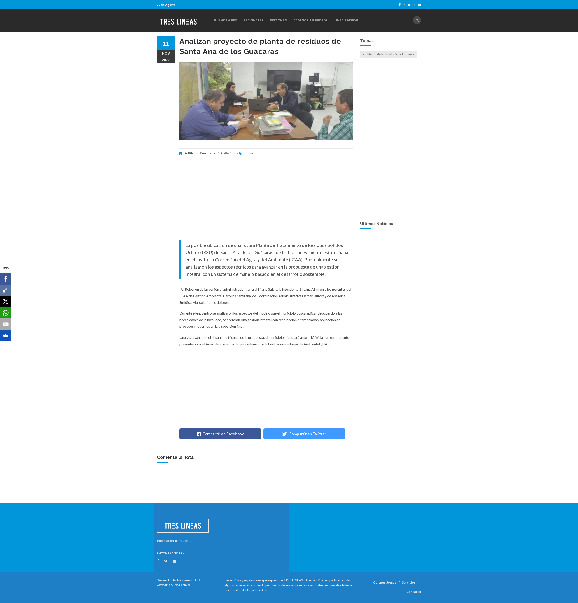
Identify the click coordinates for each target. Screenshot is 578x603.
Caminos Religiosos (311, 20)
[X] (5, 301)
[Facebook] (402, 4)
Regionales (253, 20)
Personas (278, 20)
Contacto (413, 592)
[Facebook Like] (5, 290)
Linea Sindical (346, 20)
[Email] (5, 324)
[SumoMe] (5, 335)
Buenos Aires (225, 20)
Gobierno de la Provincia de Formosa (388, 54)
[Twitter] (411, 4)
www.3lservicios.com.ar (173, 585)
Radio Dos (228, 153)
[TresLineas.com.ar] (181, 20)
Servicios (408, 582)
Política (189, 153)
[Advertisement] (266, 201)
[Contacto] (419, 4)
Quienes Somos (384, 582)
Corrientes (208, 153)
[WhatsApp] (5, 312)
